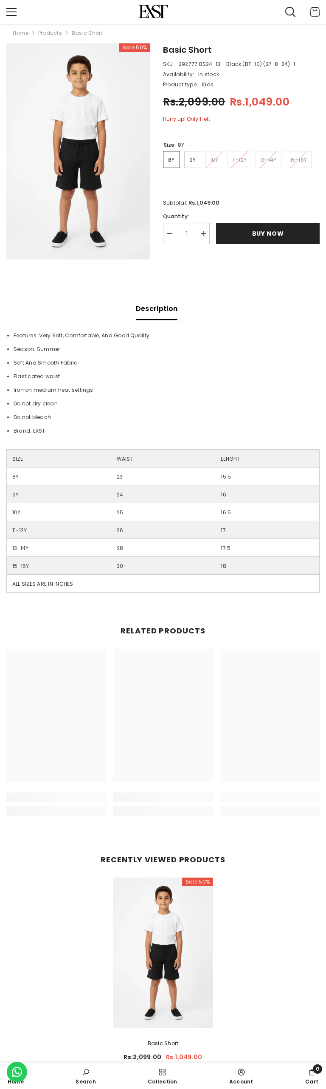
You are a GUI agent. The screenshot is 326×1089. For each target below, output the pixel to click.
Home (20, 33)
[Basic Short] (163, 953)
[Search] (290, 12)
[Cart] (315, 12)
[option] (78, 151)
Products (50, 33)
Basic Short (163, 1043)
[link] (56, 797)
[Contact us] (17, 1072)
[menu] (11, 12)
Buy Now (268, 233)
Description (157, 309)
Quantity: (176, 216)
